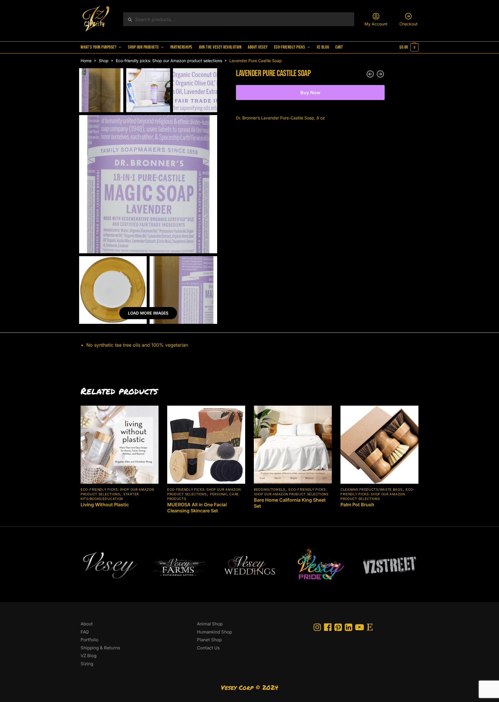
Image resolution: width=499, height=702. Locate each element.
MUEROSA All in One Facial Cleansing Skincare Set (197, 507)
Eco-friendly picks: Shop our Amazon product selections (169, 60)
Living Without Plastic (105, 504)
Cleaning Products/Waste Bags (371, 489)
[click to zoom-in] (148, 184)
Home (86, 60)
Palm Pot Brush (357, 504)
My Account (376, 23)
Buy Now (310, 92)
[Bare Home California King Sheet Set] (293, 445)
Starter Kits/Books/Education (110, 496)
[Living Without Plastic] (120, 445)
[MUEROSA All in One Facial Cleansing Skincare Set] (206, 445)
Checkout (408, 23)
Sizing (87, 663)
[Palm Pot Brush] (379, 445)
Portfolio (89, 639)
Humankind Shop (214, 632)
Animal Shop (210, 624)
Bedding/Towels (269, 489)
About (87, 624)
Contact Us (208, 648)
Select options (119, 519)
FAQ (85, 632)
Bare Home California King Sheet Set (290, 503)
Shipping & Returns (100, 648)
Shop (104, 60)
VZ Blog (88, 655)
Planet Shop (209, 639)
